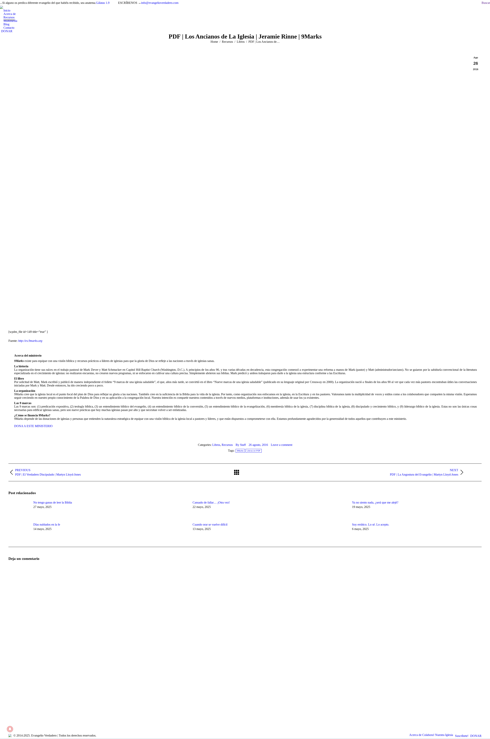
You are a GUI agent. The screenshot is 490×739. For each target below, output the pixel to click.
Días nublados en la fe (46, 524)
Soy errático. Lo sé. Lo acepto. (370, 524)
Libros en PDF (253, 451)
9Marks (240, 451)
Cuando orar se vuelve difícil (210, 524)
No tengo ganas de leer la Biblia (52, 502)
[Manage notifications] (10, 729)
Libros (216, 444)
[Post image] (18, 509)
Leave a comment (281, 444)
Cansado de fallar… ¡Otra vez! (211, 502)
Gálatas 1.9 (102, 2)
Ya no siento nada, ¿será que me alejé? (375, 502)
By (241, 444)
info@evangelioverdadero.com (159, 2)
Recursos (227, 444)
